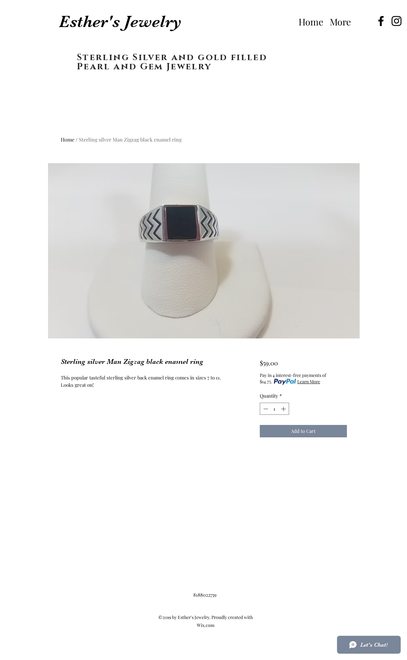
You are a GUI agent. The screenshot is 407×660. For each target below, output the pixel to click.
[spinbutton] (274, 409)
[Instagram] (396, 21)
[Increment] (284, 409)
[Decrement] (265, 409)
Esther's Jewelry (120, 21)
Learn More (308, 382)
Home (67, 139)
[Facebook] (381, 21)
